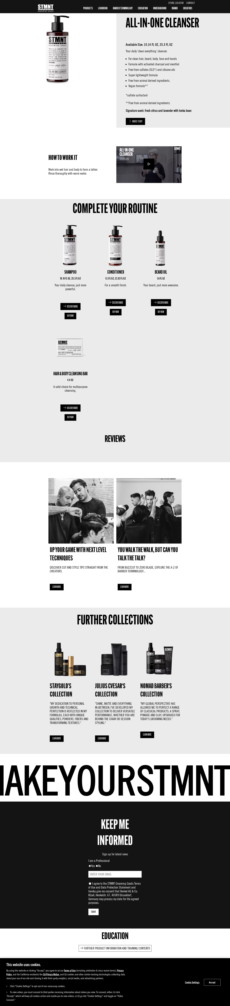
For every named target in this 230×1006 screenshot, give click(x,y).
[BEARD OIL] (160, 270)
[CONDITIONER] (115, 270)
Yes (93, 866)
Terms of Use (70, 970)
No (99, 866)
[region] (115, 982)
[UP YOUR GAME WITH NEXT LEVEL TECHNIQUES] (81, 535)
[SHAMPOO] (69, 270)
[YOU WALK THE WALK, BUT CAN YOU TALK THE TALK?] (149, 535)
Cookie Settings (192, 982)
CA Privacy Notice (51, 974)
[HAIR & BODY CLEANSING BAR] (69, 372)
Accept (212, 982)
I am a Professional (99, 861)
